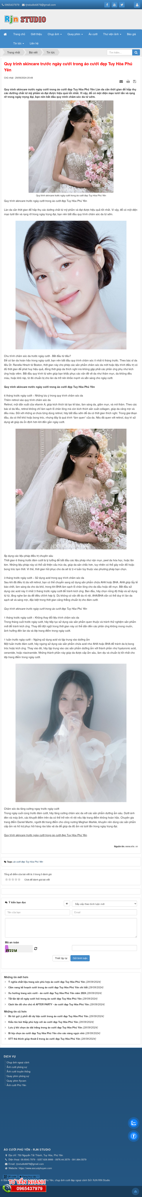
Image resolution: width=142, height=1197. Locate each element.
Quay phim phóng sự (18, 1076)
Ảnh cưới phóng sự (17, 1067)
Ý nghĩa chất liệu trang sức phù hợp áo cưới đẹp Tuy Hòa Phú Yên (46, 981)
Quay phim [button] (74, 34)
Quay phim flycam (16, 1080)
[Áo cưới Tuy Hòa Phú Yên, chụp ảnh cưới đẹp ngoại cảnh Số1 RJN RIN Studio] (25, 19)
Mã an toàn (12, 942)
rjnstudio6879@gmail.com (40, 4)
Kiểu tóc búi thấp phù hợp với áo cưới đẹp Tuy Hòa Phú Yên (43, 1022)
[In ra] (128, 81)
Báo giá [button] (131, 34)
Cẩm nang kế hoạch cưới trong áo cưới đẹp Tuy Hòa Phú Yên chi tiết (48, 987)
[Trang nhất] (5, 34)
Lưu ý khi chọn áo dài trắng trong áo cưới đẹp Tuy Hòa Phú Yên (45, 1027)
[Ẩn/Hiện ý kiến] (67, 903)
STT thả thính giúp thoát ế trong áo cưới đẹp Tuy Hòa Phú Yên (44, 1038)
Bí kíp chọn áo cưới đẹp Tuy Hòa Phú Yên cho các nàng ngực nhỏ (46, 1033)
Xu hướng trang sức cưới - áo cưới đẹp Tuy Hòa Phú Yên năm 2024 (47, 993)
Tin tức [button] (17, 43)
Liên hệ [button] (34, 43)
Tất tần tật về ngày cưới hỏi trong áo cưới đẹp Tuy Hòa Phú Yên (45, 998)
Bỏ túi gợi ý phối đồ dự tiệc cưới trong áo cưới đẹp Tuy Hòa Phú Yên (48, 1016)
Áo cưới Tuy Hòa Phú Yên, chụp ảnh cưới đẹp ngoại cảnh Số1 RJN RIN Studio (68, 1180)
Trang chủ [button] (19, 34)
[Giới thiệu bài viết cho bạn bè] (121, 81)
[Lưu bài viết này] (135, 81)
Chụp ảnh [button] (54, 34)
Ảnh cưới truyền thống (18, 1071)
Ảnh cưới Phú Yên (16, 1085)
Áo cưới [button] (93, 34)
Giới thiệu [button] (36, 34)
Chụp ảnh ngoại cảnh (18, 1062)
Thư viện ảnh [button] (111, 34)
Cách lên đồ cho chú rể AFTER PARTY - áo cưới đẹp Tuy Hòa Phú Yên (48, 1004)
